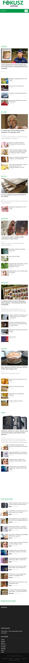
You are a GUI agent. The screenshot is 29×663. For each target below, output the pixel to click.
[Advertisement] (14, 28)
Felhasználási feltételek (14, 660)
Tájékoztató (24, 658)
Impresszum (17, 658)
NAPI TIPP (3, 645)
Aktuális (3, 641)
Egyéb (2, 652)
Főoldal (4, 10)
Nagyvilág (3, 648)
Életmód (3, 643)
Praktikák (3, 646)
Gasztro (3, 650)
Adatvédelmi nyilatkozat (7, 658)
